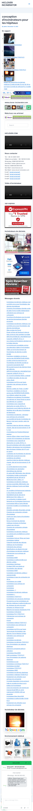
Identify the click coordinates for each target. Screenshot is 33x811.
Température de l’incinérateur (13, 45)
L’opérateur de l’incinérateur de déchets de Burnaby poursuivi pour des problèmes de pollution (19, 456)
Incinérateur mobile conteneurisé (17, 475)
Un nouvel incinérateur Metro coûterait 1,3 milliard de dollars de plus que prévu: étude (18, 378)
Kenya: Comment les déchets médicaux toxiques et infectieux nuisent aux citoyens (16, 523)
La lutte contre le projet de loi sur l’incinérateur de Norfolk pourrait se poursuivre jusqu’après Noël (17, 363)
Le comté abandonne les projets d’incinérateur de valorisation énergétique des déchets (17, 469)
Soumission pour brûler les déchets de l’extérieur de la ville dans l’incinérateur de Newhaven (18, 410)
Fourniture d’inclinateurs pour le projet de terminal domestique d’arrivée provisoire (18, 319)
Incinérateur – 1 (11, 590)
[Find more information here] (16, 785)
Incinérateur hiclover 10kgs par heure (18, 538)
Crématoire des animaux (14, 547)
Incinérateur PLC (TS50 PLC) (15, 614)
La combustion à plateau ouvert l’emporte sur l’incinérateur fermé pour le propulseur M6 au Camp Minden (18, 501)
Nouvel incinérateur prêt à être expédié (18, 445)
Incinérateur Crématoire (14, 612)
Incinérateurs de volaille (14, 581)
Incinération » (11, 594)
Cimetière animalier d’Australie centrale (18, 510)
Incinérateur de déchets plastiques (17, 672)
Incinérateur (10, 588)
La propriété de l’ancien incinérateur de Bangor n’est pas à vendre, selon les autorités (18, 421)
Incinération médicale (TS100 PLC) (17, 674)
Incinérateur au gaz (12, 662)
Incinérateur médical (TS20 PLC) (17, 622)
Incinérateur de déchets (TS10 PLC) (18, 642)
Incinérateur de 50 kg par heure (16, 629)
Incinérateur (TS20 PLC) (14, 596)
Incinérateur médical (13, 540)
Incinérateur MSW (12, 557)
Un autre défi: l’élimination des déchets (19, 473)
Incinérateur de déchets (14, 640)
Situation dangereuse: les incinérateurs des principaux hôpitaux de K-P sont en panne (19, 449)
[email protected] (14, 172)
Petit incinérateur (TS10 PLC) (15, 655)
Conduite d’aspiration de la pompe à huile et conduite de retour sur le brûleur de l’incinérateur (18, 683)
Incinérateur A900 (12, 670)
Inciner (9, 620)
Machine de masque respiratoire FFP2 (18, 609)
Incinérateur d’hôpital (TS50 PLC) (14, 57)
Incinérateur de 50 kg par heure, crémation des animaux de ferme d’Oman (17, 384)
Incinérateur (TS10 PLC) (14, 668)
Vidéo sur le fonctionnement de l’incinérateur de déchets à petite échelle (17, 352)
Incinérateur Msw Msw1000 (15, 696)
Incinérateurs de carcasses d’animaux (18, 599)
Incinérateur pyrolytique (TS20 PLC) (15, 70)
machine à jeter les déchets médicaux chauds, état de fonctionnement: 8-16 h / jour (18, 428)
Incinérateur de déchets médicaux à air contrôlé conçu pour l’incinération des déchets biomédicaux (19, 304)
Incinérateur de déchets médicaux (17, 531)
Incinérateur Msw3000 (14, 653)
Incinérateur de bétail (13, 666)
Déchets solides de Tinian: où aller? (17, 388)
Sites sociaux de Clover (14, 330)
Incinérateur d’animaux (14, 564)
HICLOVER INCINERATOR (9, 3)
